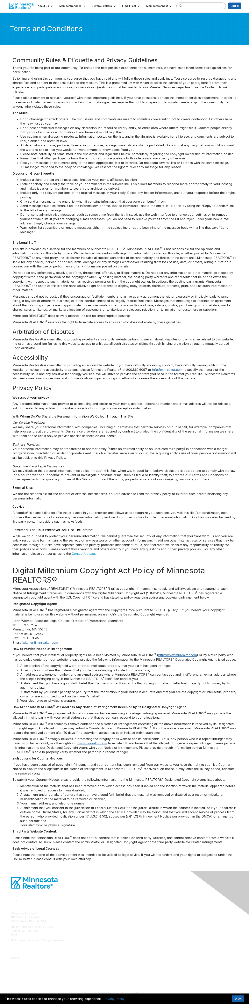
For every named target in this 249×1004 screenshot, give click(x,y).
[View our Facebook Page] (20, 892)
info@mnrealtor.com (167, 370)
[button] (45, 6)
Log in (235, 5)
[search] (180, 6)
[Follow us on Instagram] (20, 904)
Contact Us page (84, 554)
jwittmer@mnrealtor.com (40, 642)
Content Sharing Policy (25, 946)
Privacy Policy (113, 999)
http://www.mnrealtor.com (177, 655)
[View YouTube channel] (20, 907)
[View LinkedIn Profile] (20, 900)
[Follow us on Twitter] (20, 896)
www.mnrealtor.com (92, 743)
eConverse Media (32, 957)
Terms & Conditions (23, 951)
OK (239, 998)
